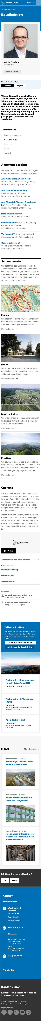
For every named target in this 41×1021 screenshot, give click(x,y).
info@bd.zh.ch (15, 956)
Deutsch (8, 86)
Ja (5, 880)
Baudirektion (10, 901)
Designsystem (22, 1001)
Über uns (8, 144)
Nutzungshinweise (26, 1004)
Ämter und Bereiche (12, 135)
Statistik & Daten (9, 995)
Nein (14, 880)
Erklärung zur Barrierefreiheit (10, 1004)
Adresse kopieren (14, 921)
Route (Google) (13, 917)
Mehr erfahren (12, 71)
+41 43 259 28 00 (15, 927)
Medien (32, 993)
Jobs (21, 995)
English (20, 86)
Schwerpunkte (10, 140)
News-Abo (22, 993)
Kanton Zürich (10, 10)
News (6, 148)
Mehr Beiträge (30, 749)
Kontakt (7, 153)
